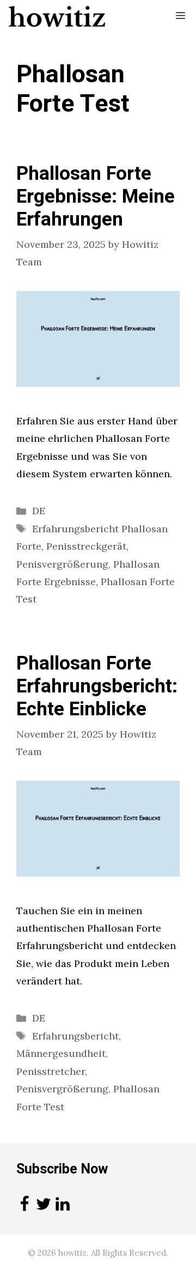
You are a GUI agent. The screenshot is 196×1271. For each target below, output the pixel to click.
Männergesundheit (61, 1053)
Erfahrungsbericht (75, 1036)
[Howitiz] (57, 16)
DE (38, 510)
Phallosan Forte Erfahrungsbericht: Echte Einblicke (96, 686)
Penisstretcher (50, 1071)
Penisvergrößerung (62, 564)
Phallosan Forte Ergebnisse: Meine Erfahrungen (95, 197)
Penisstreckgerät (86, 546)
